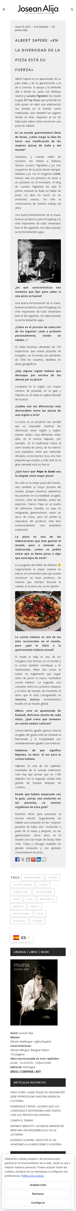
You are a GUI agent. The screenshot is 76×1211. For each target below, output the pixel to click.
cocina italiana (22, 884)
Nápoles (18, 906)
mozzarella (47, 899)
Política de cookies (32, 1175)
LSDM (56, 174)
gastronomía (44, 892)
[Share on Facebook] (17, 859)
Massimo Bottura (27, 699)
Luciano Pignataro (37, 96)
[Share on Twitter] (22, 859)
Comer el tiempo (21, 1120)
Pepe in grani (21, 913)
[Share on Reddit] (28, 859)
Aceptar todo (38, 1184)
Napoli (35, 906)
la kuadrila (42, 26)
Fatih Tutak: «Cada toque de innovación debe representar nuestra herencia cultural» (37, 1096)
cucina (43, 884)
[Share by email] (44, 859)
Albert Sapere (32, 877)
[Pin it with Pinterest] (33, 859)
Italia (16, 899)
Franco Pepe (20, 892)
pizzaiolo (19, 921)
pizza (40, 913)
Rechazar (38, 1193)
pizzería (37, 921)
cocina (52, 877)
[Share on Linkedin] (39, 859)
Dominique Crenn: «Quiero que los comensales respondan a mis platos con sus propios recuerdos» (35, 1110)
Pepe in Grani (46, 471)
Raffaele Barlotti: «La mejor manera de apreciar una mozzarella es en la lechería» (37, 1130)
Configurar (38, 1202)
